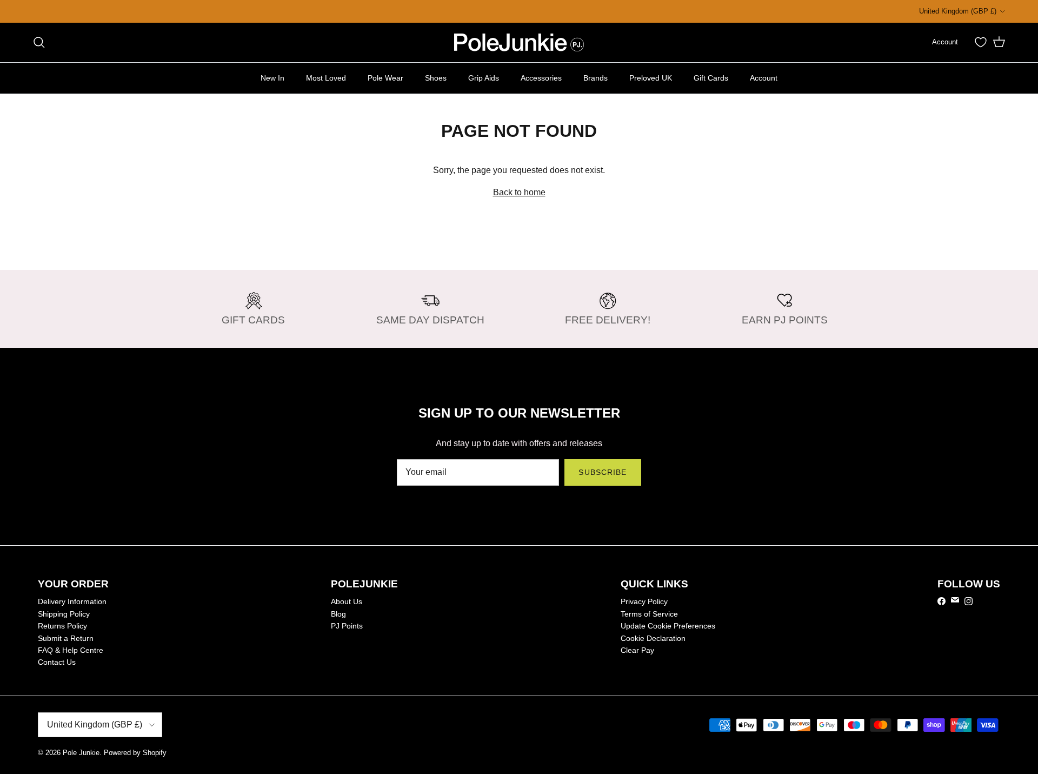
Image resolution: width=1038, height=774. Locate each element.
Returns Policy (62, 625)
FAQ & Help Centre (70, 650)
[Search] (38, 42)
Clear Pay (637, 650)
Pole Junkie (81, 753)
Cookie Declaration (653, 638)
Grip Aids (483, 77)
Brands (595, 77)
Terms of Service (649, 614)
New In (272, 77)
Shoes (436, 77)
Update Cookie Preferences (668, 625)
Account (763, 77)
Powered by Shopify (135, 753)
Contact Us (57, 662)
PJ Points (347, 625)
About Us (346, 601)
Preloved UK (650, 77)
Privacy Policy (644, 601)
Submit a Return (66, 638)
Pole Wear (385, 77)
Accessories (541, 77)
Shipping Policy (64, 614)
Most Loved (326, 77)
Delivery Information (72, 601)
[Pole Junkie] (519, 42)
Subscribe (602, 472)
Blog (338, 614)
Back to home (519, 192)
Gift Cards (711, 77)
